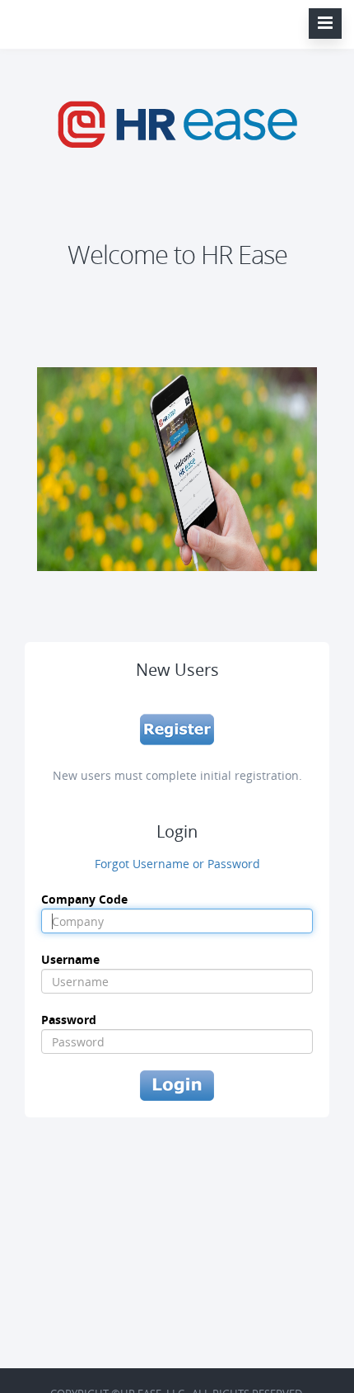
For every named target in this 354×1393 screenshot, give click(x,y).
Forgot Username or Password (177, 863)
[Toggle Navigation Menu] (325, 23)
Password (68, 1019)
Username (70, 959)
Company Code (84, 899)
